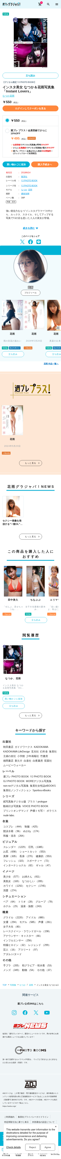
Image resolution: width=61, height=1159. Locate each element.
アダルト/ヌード (12, 954)
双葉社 (48, 760)
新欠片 (18, 760)
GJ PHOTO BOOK (14, 781)
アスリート (28, 949)
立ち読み (30, 75)
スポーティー (38, 860)
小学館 (21, 756)
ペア (10, 901)
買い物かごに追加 (16, 164)
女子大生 (12, 926)
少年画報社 (32, 756)
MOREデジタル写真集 (39, 781)
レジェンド (39, 945)
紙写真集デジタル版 (14, 801)
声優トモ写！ (37, 810)
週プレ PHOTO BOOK (16, 776)
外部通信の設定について (43, 1122)
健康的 (44, 856)
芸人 (10, 949)
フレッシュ (14, 860)
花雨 (12, 96)
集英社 (24, 176)
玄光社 (35, 751)
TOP (5, 985)
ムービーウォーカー (14, 765)
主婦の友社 (9, 756)
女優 (10, 922)
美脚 (10, 856)
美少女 (12, 876)
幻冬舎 (44, 751)
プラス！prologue (37, 801)
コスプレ (13, 826)
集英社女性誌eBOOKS (43, 785)
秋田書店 (8, 746)
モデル (28, 922)
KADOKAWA (41, 746)
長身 (26, 856)
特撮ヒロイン (15, 945)
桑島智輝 (25, 193)
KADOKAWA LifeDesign (16, 751)
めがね (32, 831)
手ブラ (12, 965)
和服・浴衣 (11, 202)
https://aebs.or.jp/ (9, 1106)
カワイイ (14, 885)
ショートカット (33, 851)
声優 (45, 922)
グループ (45, 901)
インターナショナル (19, 865)
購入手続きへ (45, 164)
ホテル (11, 906)
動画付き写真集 (12, 806)
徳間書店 (8, 760)
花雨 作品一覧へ (51, 364)
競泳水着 (12, 831)
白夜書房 (38, 760)
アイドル (36, 917)
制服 (32, 826)
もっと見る (30, 463)
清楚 (10, 890)
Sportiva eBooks (42, 790)
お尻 (10, 851)
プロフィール (30, 293)
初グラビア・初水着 (37, 965)
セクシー (36, 885)
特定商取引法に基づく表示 (16, 1122)
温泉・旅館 (32, 906)
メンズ (12, 970)
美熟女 (12, 881)
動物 (29, 970)
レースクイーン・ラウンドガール (27, 931)
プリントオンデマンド (16, 810)
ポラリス (52, 810)
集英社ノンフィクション (17, 790)
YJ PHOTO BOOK (29, 180)
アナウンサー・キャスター (22, 935)
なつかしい (33, 881)
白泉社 (27, 760)
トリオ (26, 901)
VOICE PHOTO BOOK (35, 806)
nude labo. (9, 815)
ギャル (44, 865)
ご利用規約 (9, 1117)
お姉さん (32, 876)
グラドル (14, 917)
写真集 (13, 985)
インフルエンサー (18, 940)
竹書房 (44, 756)
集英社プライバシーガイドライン (33, 1117)
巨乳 (36, 847)
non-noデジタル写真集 (16, 785)
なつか (6, 96)
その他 (45, 970)
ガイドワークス (24, 746)
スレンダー (15, 847)
